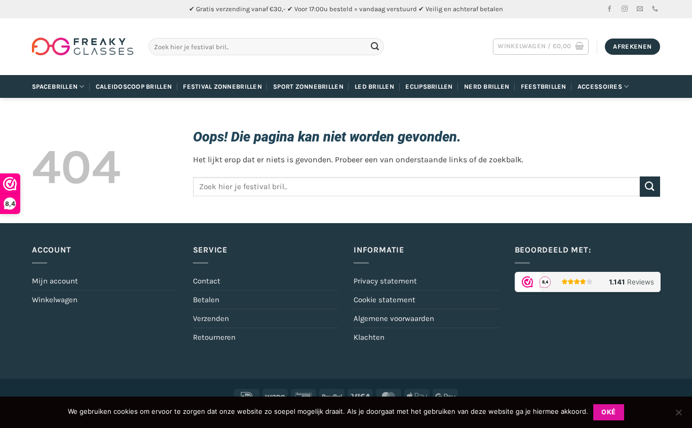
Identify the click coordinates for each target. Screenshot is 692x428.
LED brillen (374, 86)
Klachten (369, 337)
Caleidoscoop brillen (134, 86)
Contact (206, 281)
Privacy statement (385, 281)
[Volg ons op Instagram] (625, 9)
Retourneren (214, 337)
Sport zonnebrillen (308, 86)
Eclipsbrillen (428, 86)
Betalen (206, 299)
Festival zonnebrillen (222, 86)
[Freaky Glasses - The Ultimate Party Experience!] (82, 46)
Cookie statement (384, 299)
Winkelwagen (55, 299)
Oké (608, 412)
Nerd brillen (486, 86)
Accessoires (600, 86)
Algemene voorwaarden (394, 318)
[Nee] (678, 415)
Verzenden (211, 318)
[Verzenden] (374, 46)
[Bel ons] (655, 9)
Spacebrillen (55, 86)
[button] (541, 47)
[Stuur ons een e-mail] (640, 9)
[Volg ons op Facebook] (609, 9)
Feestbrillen (543, 86)
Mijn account (55, 281)
